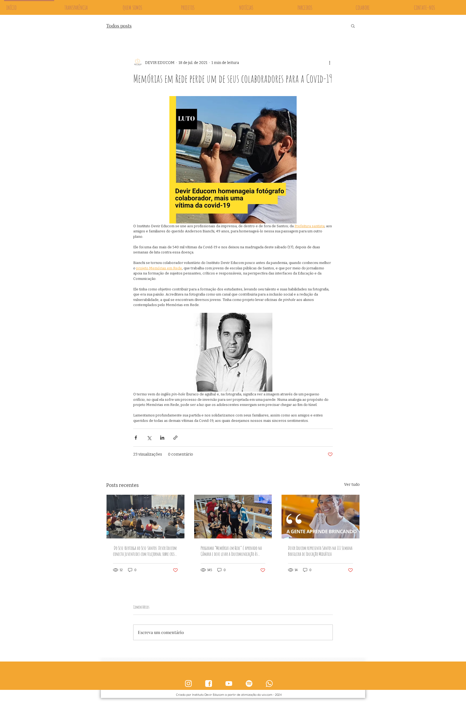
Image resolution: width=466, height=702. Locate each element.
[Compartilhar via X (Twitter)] (149, 437)
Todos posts (119, 26)
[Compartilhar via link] (175, 437)
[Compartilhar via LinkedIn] (162, 437)
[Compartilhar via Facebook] (135, 437)
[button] (352, 25)
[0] (188, 683)
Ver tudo (352, 484)
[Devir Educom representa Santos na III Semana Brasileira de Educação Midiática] (320, 516)
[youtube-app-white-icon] (228, 683)
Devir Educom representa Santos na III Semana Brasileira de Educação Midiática (320, 551)
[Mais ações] (329, 62)
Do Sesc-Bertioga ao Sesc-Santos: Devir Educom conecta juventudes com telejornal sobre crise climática (145, 551)
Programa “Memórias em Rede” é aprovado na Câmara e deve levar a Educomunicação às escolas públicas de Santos (231, 551)
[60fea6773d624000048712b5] (208, 683)
